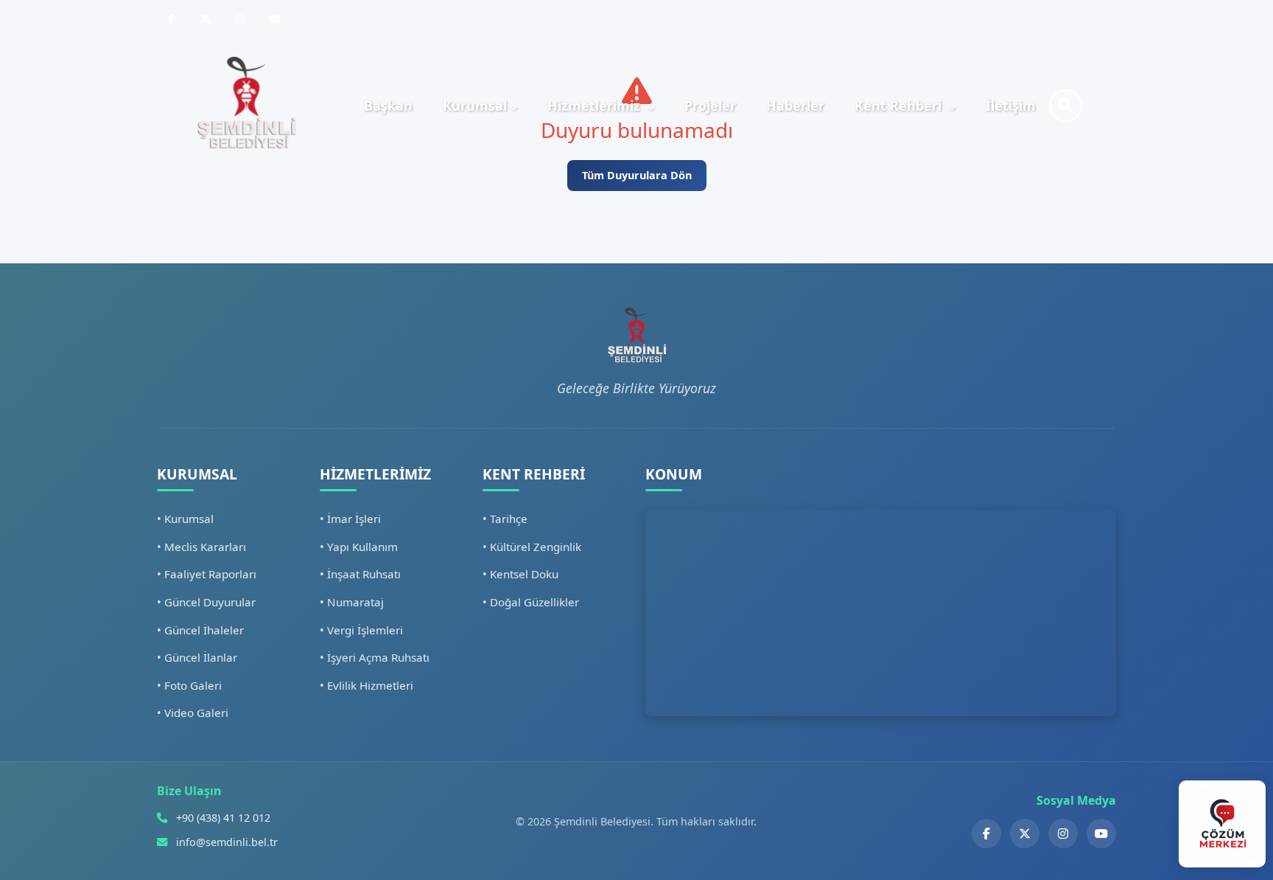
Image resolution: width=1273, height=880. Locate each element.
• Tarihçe (505, 518)
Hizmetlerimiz (595, 105)
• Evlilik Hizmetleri (366, 685)
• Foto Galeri (189, 685)
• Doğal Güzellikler (531, 602)
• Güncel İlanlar (197, 657)
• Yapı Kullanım (359, 546)
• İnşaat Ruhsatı (360, 574)
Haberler (795, 105)
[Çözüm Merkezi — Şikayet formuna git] (1222, 823)
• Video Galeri (192, 712)
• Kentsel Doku (520, 574)
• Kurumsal (185, 518)
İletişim (1011, 105)
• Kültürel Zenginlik (532, 546)
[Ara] (1065, 105)
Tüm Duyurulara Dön (637, 175)
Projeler (710, 105)
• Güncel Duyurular (206, 602)
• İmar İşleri (350, 518)
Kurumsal (475, 105)
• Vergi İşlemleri (361, 630)
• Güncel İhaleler (200, 630)
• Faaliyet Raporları (206, 574)
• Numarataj (352, 602)
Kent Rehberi (900, 105)
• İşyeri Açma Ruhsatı (374, 657)
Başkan (388, 105)
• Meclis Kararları (201, 546)
